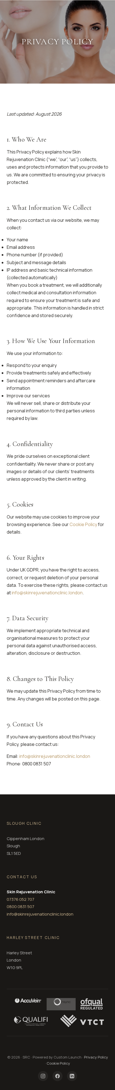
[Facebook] (57, 1076)
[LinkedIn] (72, 1076)
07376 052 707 (20, 899)
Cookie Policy (83, 524)
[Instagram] (43, 1076)
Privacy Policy (96, 1057)
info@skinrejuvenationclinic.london (47, 593)
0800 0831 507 (20, 906)
